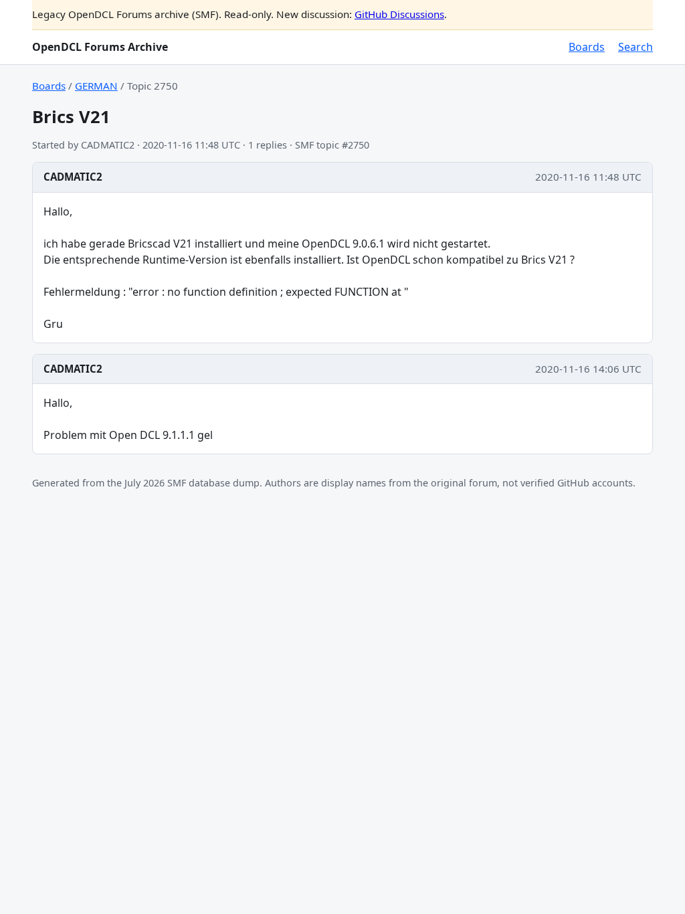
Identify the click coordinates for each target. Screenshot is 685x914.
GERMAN (96, 85)
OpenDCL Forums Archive (100, 46)
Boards (587, 46)
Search (635, 46)
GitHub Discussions (399, 14)
